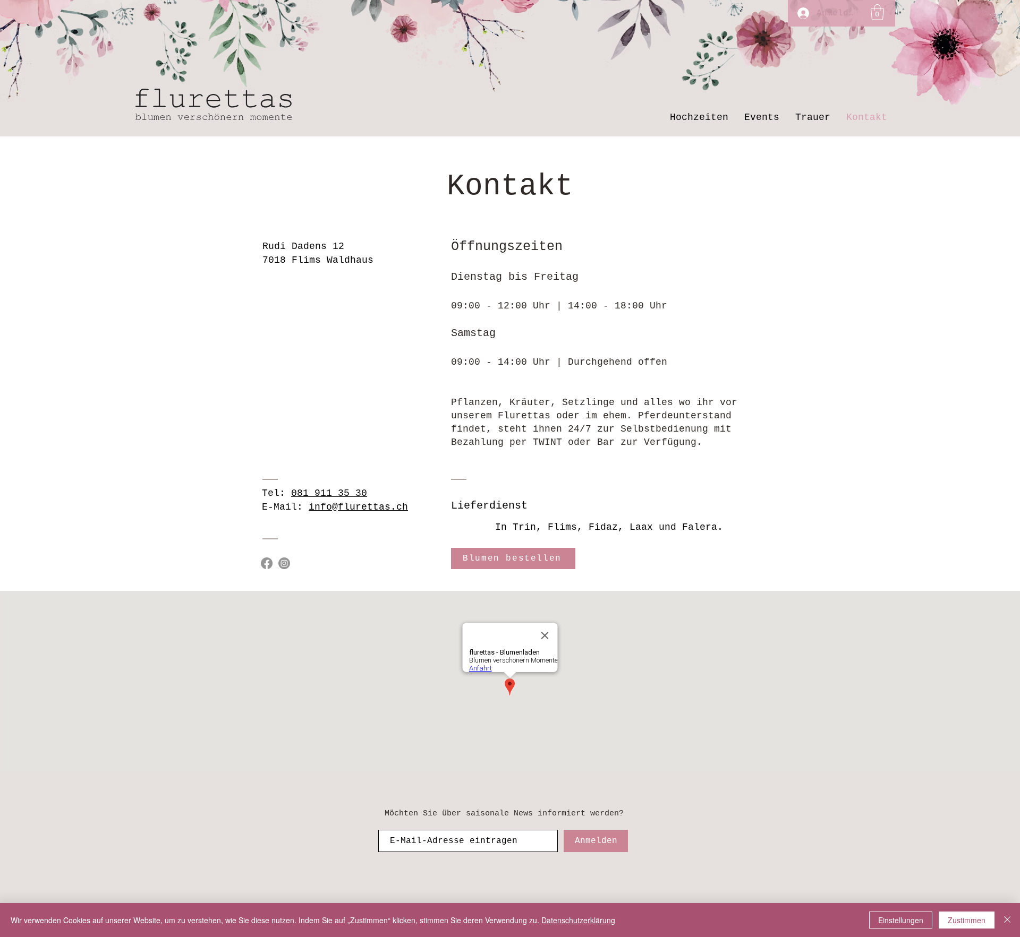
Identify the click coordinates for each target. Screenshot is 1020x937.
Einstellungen (900, 920)
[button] (877, 12)
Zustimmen (966, 920)
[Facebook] (267, 563)
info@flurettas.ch (358, 507)
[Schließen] (1007, 920)
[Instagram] (284, 563)
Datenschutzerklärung (578, 920)
